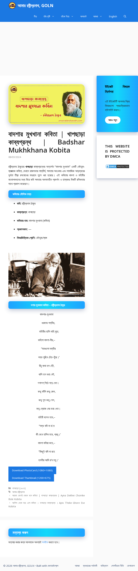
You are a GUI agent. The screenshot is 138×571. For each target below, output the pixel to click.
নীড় (35, 16)
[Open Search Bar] (125, 16)
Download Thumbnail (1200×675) (31, 478)
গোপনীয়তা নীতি (117, 565)
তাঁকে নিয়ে (65, 16)
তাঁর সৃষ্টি (47, 16)
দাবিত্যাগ (104, 565)
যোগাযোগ (131, 565)
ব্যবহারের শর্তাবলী (90, 565)
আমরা (95, 16)
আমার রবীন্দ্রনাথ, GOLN (35, 5)
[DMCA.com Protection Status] (117, 168)
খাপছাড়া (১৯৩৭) (19, 488)
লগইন (45, 542)
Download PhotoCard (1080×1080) (32, 470)
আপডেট (83, 16)
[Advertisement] (69, 47)
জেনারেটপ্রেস (53, 565)
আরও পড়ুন (112, 120)
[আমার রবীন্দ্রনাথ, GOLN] (12, 5)
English (113, 16)
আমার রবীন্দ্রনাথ (18, 491)
